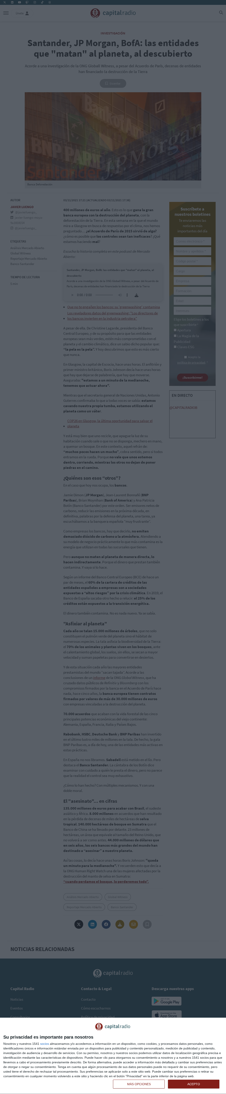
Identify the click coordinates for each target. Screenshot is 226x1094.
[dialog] (113, 1056)
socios (44, 1043)
